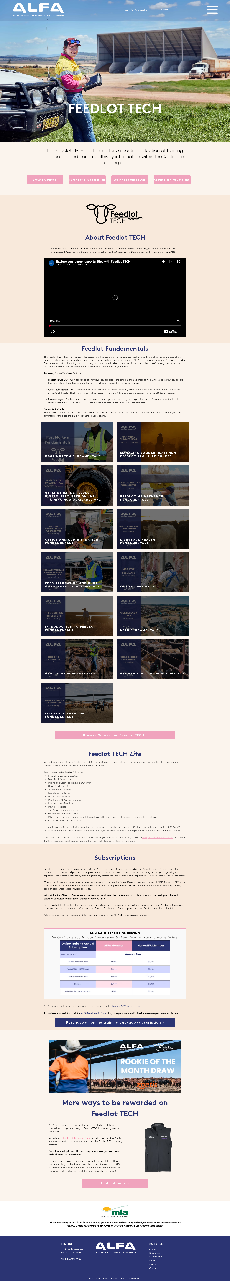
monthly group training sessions (128, 392)
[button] (212, 10)
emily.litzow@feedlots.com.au (157, 837)
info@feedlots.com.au (72, 1249)
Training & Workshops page (126, 1005)
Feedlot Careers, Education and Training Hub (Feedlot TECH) (104, 885)
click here (84, 415)
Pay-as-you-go (55, 399)
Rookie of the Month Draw (76, 1138)
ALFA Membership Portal (94, 1013)
